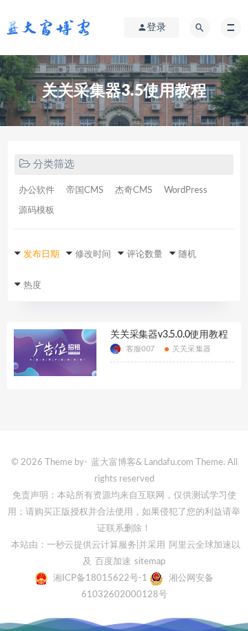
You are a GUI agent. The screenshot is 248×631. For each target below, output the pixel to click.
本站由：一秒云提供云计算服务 (73, 545)
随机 (187, 254)
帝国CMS (84, 190)
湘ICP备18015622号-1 (101, 578)
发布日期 (41, 254)
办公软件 (36, 190)
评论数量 (145, 254)
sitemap (149, 561)
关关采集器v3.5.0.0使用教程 (169, 335)
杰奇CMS (133, 190)
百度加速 (113, 561)
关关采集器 (191, 349)
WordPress (185, 190)
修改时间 (93, 254)
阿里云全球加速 (200, 545)
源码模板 (36, 210)
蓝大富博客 (113, 462)
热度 (32, 285)
